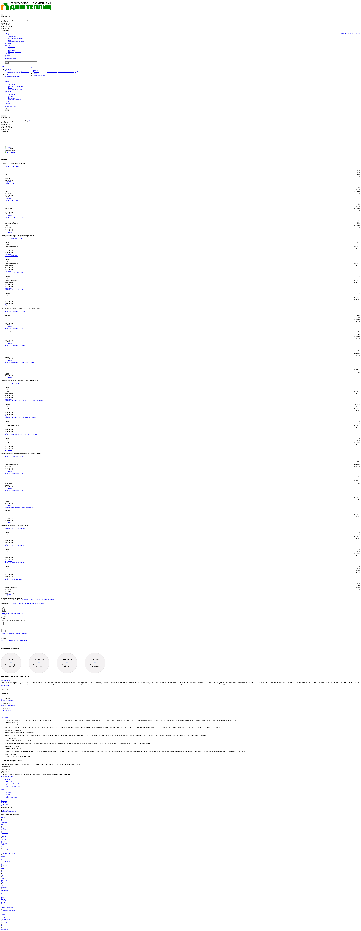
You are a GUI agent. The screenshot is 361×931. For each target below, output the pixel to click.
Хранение (11, 47)
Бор (2, 824)
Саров (3, 860)
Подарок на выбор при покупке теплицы (14, 633)
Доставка (11, 48)
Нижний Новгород (7, 850)
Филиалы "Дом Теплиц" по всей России (14, 640)
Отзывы (7, 55)
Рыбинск (3, 856)
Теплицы (11, 35)
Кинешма (4, 839)
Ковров (3, 841)
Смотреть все (5, 717)
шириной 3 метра (38, 603)
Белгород (4, 822)
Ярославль (4, 872)
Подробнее (8, 182)
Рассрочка (11, 50)
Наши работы (5, 802)
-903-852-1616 (355, 33)
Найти (7, 62)
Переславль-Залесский (8, 853)
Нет (30, 20)
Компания (4, 801)
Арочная (25, 599)
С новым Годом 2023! (8, 705)
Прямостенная (32, 599)
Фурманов (4, 865)
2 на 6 (31, 603)
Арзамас (3, 817)
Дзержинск (4, 833)
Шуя (2, 868)
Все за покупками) (7, 700)
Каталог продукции (7, 776)
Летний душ (12, 36)
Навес (10, 40)
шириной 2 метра (15, 603)
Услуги (7, 45)
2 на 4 (27, 603)
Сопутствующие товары (16, 38)
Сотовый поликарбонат (16, 42)
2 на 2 (23, 603)
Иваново (3, 836)
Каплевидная (41, 599)
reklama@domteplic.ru (9, 811)
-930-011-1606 (346, 33)
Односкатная (50, 599)
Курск (3, 846)
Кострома (4, 843)
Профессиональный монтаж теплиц (12, 613)
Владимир (4, 829)
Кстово (3, 844)
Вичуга (3, 828)
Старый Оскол (5, 861)
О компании (8, 43)
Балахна (3, 821)
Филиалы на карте (10, 58)
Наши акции (5, 804)
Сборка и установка (14, 52)
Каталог (7, 33)
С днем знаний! (6, 710)
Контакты (8, 57)
